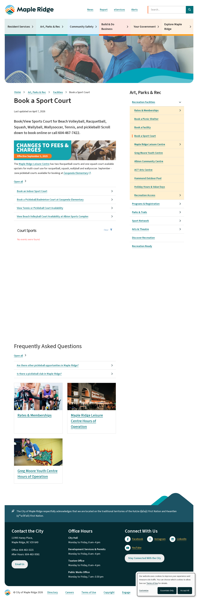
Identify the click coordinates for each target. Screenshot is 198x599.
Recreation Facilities (143, 102)
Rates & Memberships (35, 415)
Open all (18, 181)
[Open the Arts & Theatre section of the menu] (180, 229)
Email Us (19, 564)
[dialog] (166, 584)
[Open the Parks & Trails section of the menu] (180, 212)
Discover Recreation (143, 238)
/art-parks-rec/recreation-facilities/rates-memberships (37, 387)
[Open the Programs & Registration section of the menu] (180, 204)
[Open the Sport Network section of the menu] (180, 221)
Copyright (109, 592)
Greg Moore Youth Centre (148, 153)
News (90, 9)
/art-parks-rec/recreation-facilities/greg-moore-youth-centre (36, 443)
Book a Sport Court (145, 136)
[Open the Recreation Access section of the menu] (180, 195)
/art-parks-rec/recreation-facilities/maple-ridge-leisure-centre (90, 387)
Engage (126, 592)
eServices (119, 9)
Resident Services (19, 27)
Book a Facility (142, 127)
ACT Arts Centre (143, 170)
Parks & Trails (139, 212)
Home (17, 92)
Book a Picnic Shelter (146, 119)
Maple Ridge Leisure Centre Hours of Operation (87, 421)
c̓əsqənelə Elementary (76, 173)
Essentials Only (167, 590)
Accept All (184, 590)
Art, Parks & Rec (50, 27)
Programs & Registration (146, 204)
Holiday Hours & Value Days (149, 187)
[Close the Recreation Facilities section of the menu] (180, 102)
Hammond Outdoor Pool (147, 178)
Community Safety (81, 27)
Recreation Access (144, 195)
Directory (52, 592)
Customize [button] (143, 590)
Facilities (58, 92)
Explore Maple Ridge (173, 26)
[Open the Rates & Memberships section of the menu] (180, 110)
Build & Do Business (107, 26)
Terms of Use (88, 592)
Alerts (134, 9)
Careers (69, 592)
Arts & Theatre (140, 229)
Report (104, 9)
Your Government (145, 27)
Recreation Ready (142, 246)
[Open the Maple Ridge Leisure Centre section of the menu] (180, 144)
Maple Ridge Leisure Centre (34, 164)
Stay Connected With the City (144, 558)
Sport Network (140, 221)
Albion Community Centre (148, 161)
